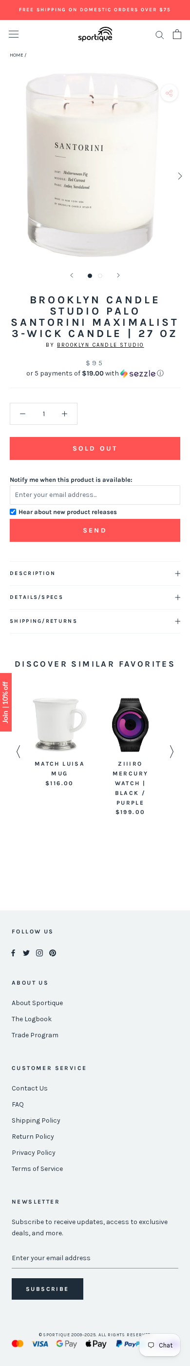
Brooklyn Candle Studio (100, 345)
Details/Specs (36, 597)
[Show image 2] (100, 276)
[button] (95, 373)
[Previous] (71, 275)
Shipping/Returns (43, 621)
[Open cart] (177, 34)
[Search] (159, 34)
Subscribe (47, 1289)
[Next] (118, 275)
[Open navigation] (14, 34)
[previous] (11, 176)
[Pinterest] (52, 952)
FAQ (18, 1104)
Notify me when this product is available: (71, 479)
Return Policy (33, 1136)
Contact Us (30, 1088)
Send (95, 530)
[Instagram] (39, 952)
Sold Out (95, 448)
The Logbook (32, 1019)
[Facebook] (13, 952)
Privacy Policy (34, 1152)
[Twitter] (26, 952)
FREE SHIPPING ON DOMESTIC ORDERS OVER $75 (95, 10)
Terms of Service (37, 1169)
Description (33, 573)
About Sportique (37, 1003)
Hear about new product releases (68, 511)
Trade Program (35, 1035)
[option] (59, 743)
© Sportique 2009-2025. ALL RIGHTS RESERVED (95, 1334)
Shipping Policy (36, 1120)
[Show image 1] (90, 276)
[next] (179, 176)
